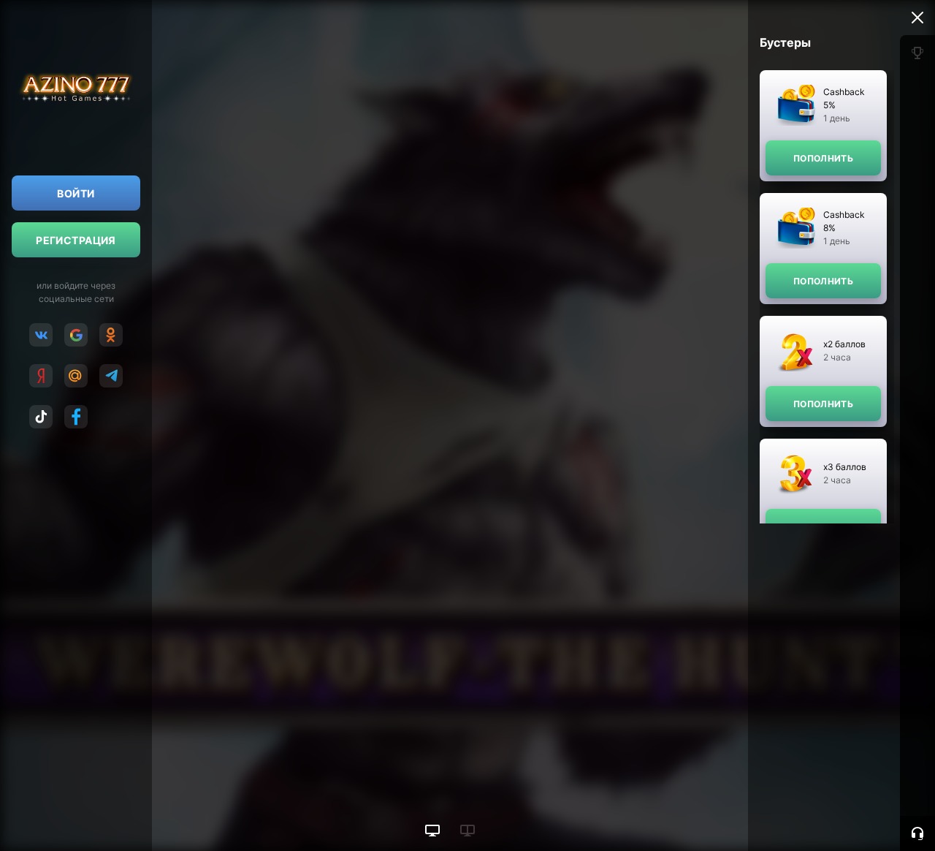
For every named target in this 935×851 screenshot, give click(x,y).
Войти (75, 193)
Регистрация (76, 240)
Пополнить (823, 158)
